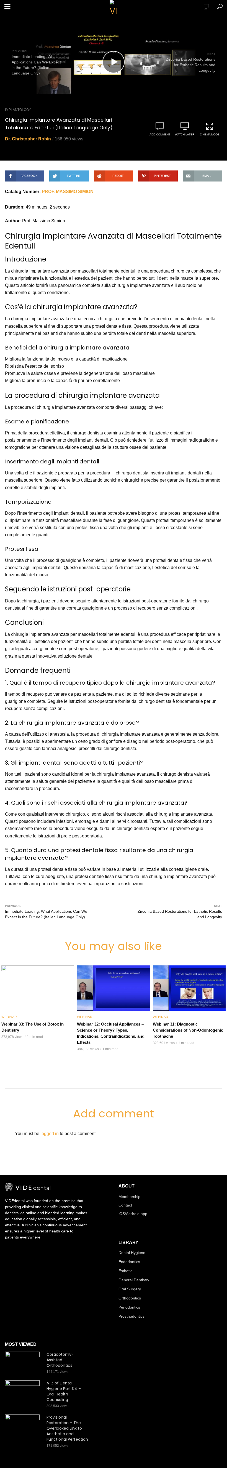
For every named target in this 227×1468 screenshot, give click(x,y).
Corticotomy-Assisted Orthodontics (60, 1360)
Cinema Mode (210, 134)
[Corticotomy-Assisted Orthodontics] (23, 1363)
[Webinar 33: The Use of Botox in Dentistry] (37, 988)
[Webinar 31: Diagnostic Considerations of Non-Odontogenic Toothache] (189, 988)
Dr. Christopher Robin (28, 139)
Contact (125, 1205)
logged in (49, 1133)
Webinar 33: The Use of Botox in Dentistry (32, 1027)
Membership (129, 1196)
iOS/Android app (132, 1213)
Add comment (159, 134)
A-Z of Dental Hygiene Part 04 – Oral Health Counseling (64, 1391)
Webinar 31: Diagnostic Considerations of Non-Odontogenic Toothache (188, 1030)
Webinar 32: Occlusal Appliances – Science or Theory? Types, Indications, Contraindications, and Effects (111, 1033)
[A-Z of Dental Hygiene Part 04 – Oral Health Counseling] (23, 1391)
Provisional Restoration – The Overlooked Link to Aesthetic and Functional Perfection (67, 1428)
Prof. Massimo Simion (68, 191)
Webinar (9, 1017)
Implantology (18, 110)
